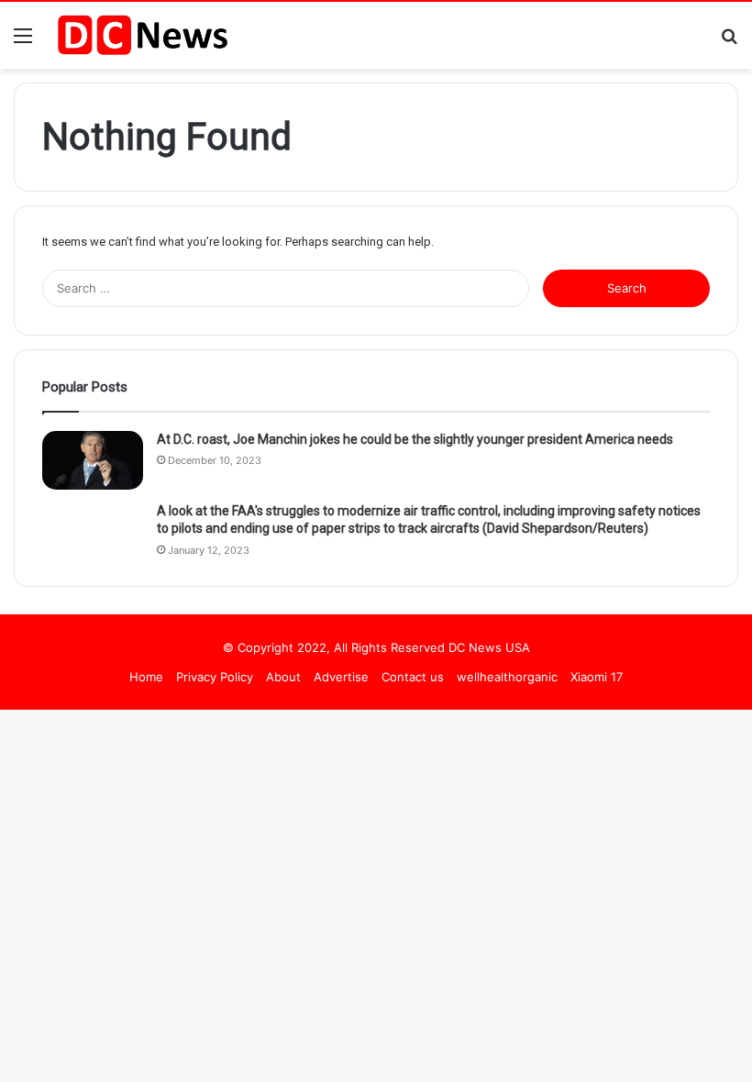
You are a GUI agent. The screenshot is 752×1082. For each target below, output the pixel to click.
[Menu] (23, 41)
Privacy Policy (214, 676)
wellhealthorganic (507, 676)
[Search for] (729, 41)
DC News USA (489, 647)
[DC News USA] (142, 35)
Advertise (341, 676)
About (283, 676)
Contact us (413, 676)
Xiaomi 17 (596, 676)
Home (146, 676)
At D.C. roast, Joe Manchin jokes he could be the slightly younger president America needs (415, 439)
